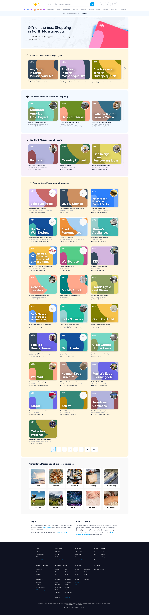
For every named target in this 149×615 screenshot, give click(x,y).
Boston (57, 571)
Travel (38, 486)
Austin (66, 569)
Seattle (66, 595)
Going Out (74, 507)
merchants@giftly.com (80, 559)
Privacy (103, 554)
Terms (102, 551)
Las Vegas (57, 579)
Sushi (76, 577)
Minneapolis (68, 582)
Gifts (63, 13)
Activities (38, 507)
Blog (95, 559)
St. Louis (67, 590)
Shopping (93, 486)
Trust (95, 556)
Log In (56, 556)
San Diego (57, 592)
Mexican (77, 579)
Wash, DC (57, 597)
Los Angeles (68, 579)
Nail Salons (92, 507)
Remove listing (78, 554)
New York (57, 584)
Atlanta (57, 569)
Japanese (86, 579)
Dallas (56, 574)
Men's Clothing (111, 486)
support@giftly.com (62, 532)
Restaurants (74, 486)
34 (87, 449)
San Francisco (68, 592)
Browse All (67, 597)
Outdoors (56, 507)
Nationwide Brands (40, 587)
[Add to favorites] (57, 59)
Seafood (56, 486)
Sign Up (57, 554)
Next (94, 449)
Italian (76, 571)
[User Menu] (113, 4)
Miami (56, 582)
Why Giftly (57, 551)
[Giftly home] (36, 4)
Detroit (57, 577)
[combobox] (70, 4)
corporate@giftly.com (60, 559)
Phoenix (67, 587)
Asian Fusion (77, 574)
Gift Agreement (105, 556)
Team (95, 551)
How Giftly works (40, 554)
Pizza (85, 574)
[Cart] (107, 4)
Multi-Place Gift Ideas (99, 569)
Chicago (67, 571)
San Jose (57, 595)
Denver (66, 574)
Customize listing (79, 551)
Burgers (86, 577)
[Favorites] (102, 4)
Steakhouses (87, 569)
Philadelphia (58, 587)
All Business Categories (41, 590)
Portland (57, 590)
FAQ (37, 556)
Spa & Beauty (111, 507)
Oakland (67, 584)
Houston (67, 577)
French (85, 571)
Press (95, 554)
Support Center (47, 527)
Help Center (39, 551)
